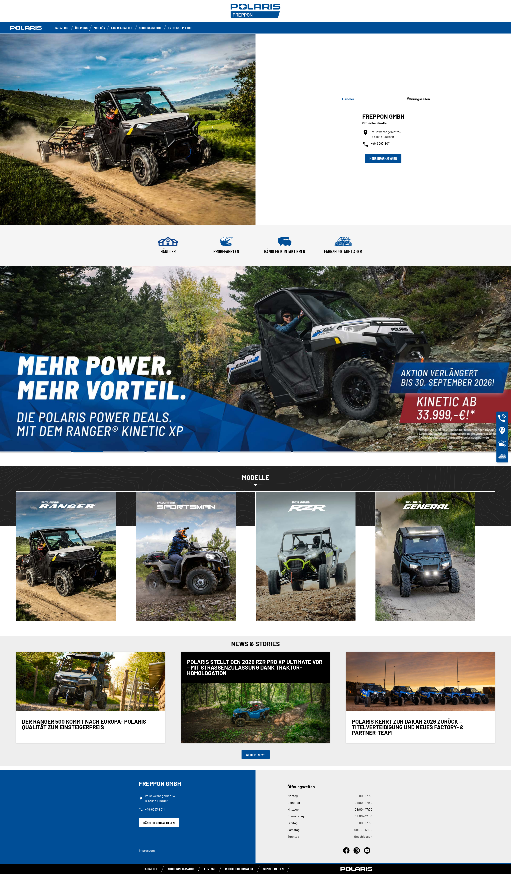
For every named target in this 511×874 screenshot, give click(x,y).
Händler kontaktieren (159, 823)
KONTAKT (210, 869)
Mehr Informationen (383, 158)
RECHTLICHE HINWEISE (239, 869)
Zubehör (99, 28)
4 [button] (255, 451)
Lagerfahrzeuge (122, 28)
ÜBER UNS (81, 28)
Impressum (147, 850)
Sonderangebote (150, 28)
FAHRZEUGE (62, 28)
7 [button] (475, 451)
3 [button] (182, 451)
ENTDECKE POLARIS (180, 28)
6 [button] (402, 451)
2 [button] (109, 451)
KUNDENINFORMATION (180, 869)
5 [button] (328, 451)
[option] (255, 359)
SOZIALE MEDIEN (273, 869)
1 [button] (35, 451)
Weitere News (255, 755)
